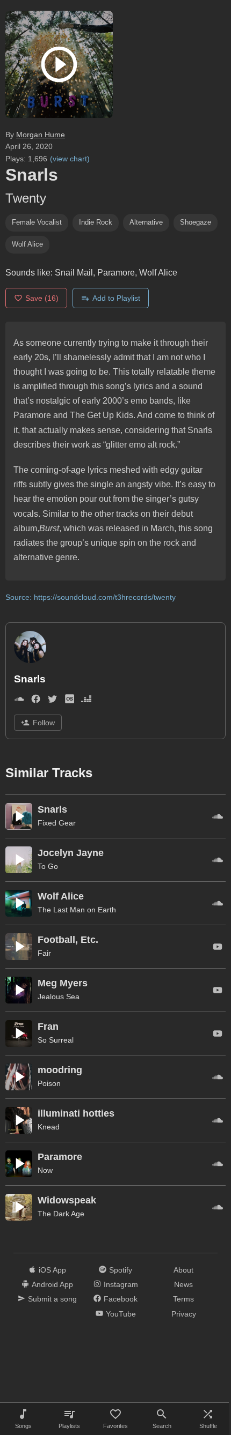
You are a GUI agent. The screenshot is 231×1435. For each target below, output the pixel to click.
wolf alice (27, 244)
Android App (52, 1284)
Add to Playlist (116, 298)
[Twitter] (52, 701)
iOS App (52, 1270)
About (183, 1270)
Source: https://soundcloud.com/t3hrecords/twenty (90, 597)
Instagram (121, 1284)
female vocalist (37, 222)
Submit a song (52, 1299)
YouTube (121, 1314)
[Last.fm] (69, 701)
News (183, 1284)
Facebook (121, 1299)
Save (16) (42, 298)
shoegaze (195, 222)
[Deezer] (86, 701)
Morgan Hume (40, 134)
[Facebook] (36, 701)
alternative (146, 222)
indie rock (95, 222)
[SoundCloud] (19, 701)
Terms (183, 1299)
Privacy (183, 1314)
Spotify (120, 1270)
